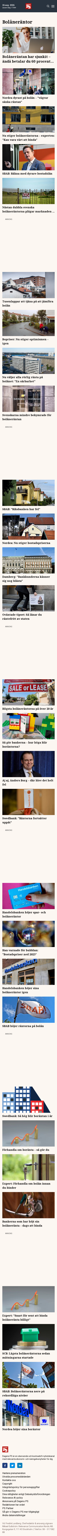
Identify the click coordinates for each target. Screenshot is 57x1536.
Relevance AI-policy (12, 1497)
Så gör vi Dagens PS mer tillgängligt (20, 1511)
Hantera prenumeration (13, 1473)
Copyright (7, 1483)
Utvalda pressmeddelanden (16, 1476)
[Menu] (53, 6)
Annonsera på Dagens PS (15, 1501)
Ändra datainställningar (13, 1515)
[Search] (48, 6)
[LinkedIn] (19, 1465)
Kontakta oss (9, 1480)
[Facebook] (4, 1465)
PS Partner (7, 1508)
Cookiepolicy (9, 1490)
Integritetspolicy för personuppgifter (21, 1487)
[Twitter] (12, 1465)
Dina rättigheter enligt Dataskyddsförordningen (26, 1494)
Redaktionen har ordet (13, 1504)
